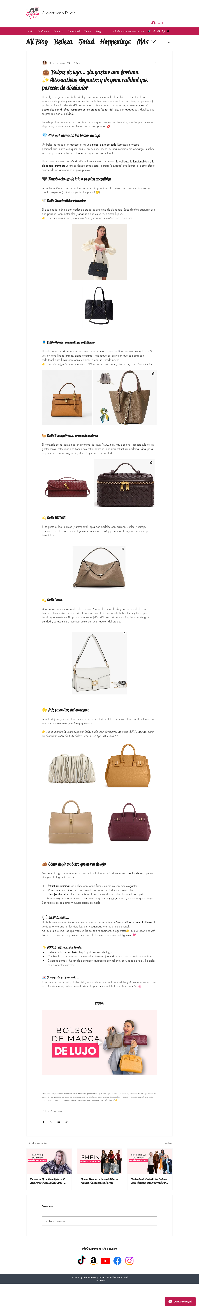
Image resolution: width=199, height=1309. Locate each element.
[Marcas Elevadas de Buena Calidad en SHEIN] (99, 1161)
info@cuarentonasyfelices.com (128, 31)
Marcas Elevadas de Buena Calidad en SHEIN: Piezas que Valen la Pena (99, 1181)
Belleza (63, 41)
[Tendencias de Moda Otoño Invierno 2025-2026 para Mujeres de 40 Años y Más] (149, 1161)
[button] (43, 31)
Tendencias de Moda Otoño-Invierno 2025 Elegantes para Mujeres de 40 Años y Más (149, 1181)
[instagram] (163, 31)
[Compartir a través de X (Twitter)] (51, 1121)
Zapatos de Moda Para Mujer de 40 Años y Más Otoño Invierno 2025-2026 (47, 1181)
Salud (86, 41)
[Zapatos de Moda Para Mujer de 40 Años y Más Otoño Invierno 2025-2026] (49, 1161)
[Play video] (99, 1042)
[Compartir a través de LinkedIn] (58, 1121)
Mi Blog (37, 41)
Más (142, 41)
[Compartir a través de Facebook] (43, 1121)
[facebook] (154, 31)
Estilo (45, 1111)
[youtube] (158, 31)
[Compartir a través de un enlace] (66, 1121)
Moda (53, 1111)
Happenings (115, 41)
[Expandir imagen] (122, 228)
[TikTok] (149, 31)
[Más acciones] (155, 63)
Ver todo (169, 1142)
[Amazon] (168, 31)
